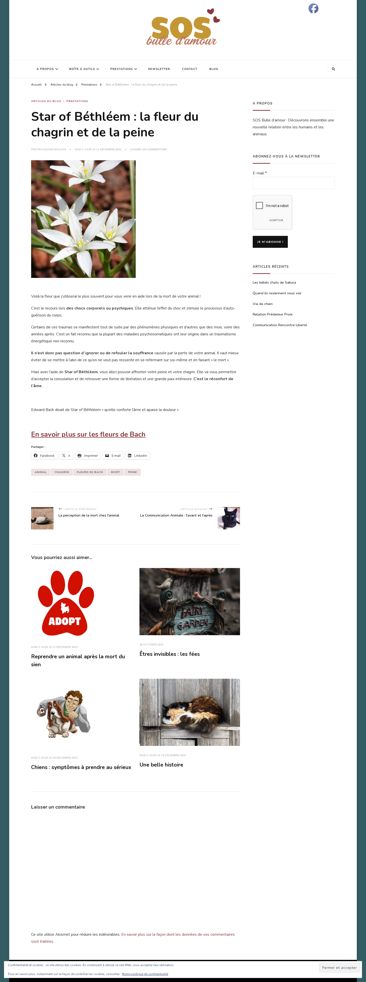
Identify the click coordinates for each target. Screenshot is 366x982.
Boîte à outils (82, 69)
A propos (45, 69)
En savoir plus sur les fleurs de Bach (88, 434)
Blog (213, 69)
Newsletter (159, 69)
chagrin (62, 472)
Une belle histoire (161, 765)
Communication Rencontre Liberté (280, 325)
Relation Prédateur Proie (273, 314)
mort (115, 472)
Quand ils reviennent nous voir (277, 293)
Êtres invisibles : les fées (169, 654)
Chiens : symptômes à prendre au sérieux (81, 767)
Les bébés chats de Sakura (274, 282)
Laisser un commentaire (148, 150)
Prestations (121, 69)
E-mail (260, 173)
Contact (189, 69)
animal (41, 472)
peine (132, 472)
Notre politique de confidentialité (145, 974)
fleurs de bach (90, 472)
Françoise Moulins (51, 149)
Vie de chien (263, 304)
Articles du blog (46, 101)
